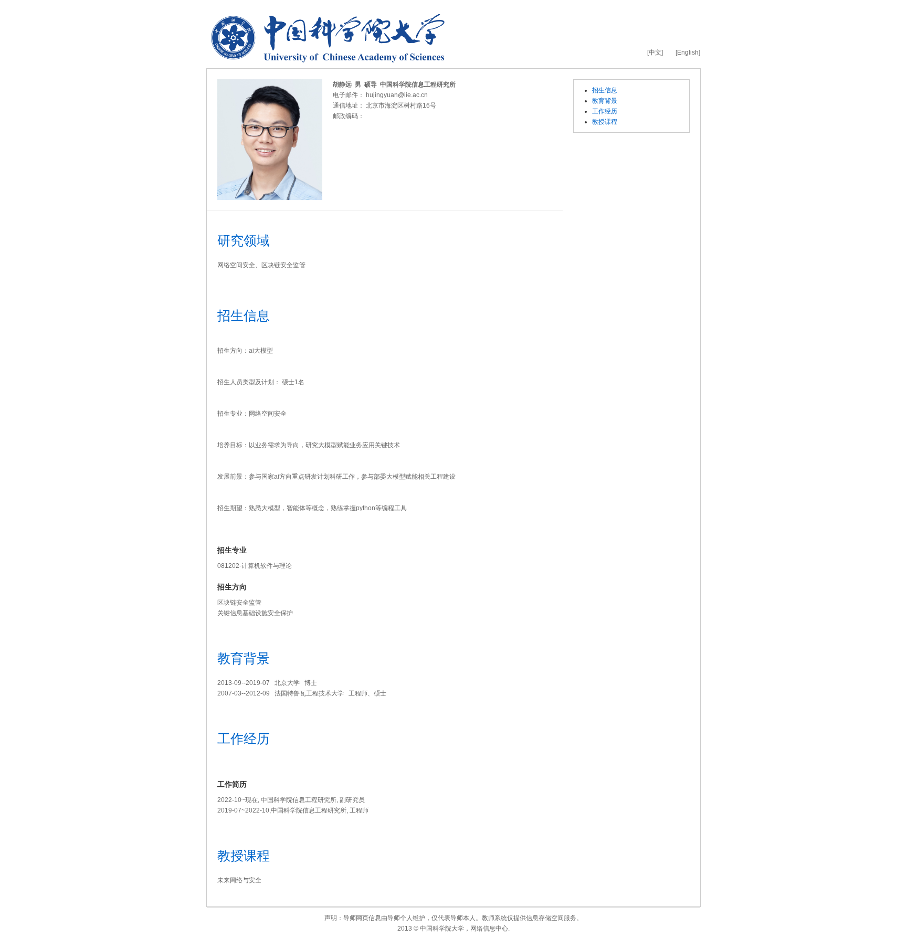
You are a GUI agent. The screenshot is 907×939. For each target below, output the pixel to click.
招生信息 (604, 90)
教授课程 (604, 121)
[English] (688, 52)
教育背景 (604, 100)
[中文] (655, 52)
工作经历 (604, 111)
